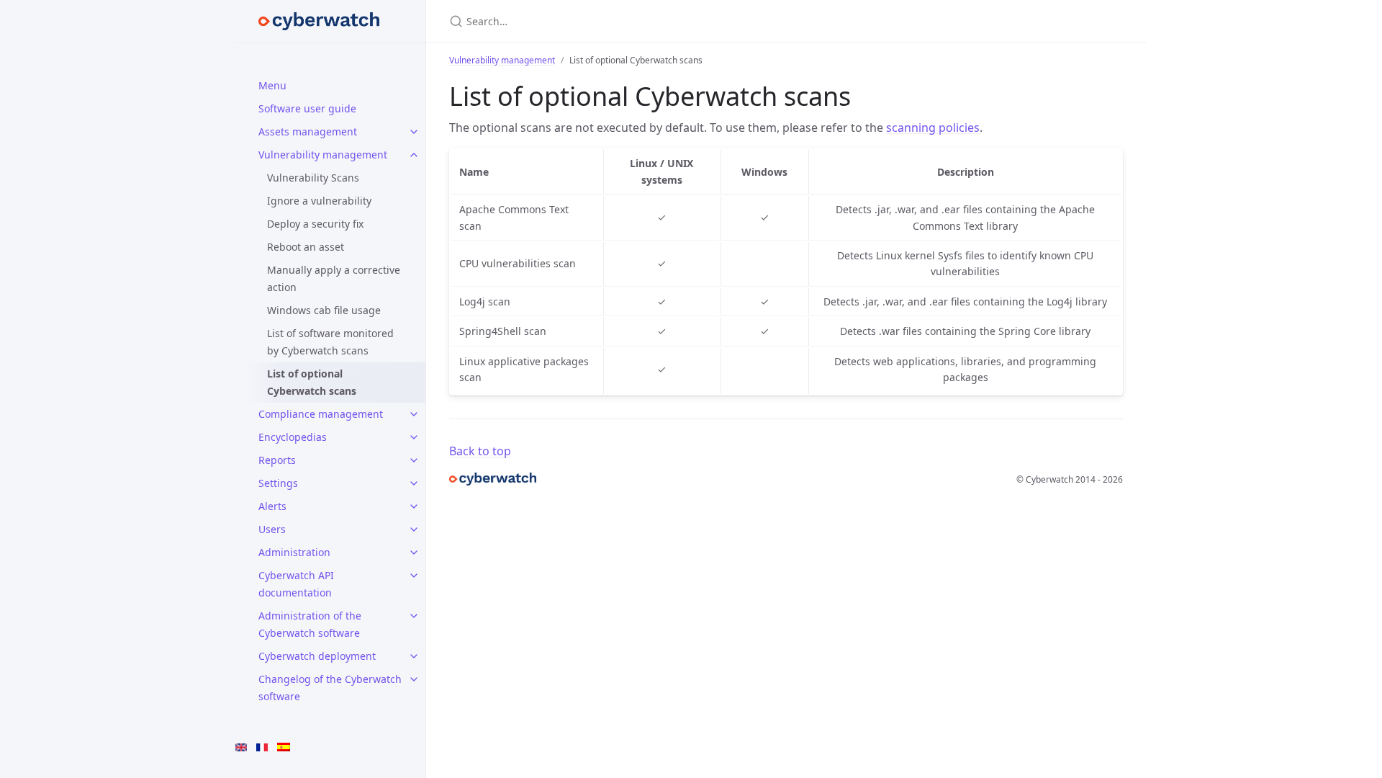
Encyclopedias (292, 437)
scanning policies (933, 127)
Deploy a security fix (315, 224)
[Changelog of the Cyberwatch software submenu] (413, 679)
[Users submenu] (413, 529)
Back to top (480, 451)
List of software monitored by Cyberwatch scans (330, 341)
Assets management (307, 131)
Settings (278, 483)
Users (272, 529)
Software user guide (307, 108)
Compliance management (320, 414)
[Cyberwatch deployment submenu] (413, 656)
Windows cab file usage (324, 310)
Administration (294, 552)
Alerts (272, 506)
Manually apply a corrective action (333, 278)
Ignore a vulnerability (319, 200)
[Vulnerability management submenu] (413, 154)
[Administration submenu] (413, 552)
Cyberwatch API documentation (296, 583)
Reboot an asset (305, 247)
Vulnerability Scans (313, 177)
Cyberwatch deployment (317, 656)
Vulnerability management (322, 154)
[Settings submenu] (413, 483)
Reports (277, 460)
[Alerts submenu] (413, 506)
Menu (272, 85)
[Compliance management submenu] (413, 414)
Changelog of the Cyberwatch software (330, 687)
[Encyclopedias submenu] (413, 437)
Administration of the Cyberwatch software (309, 624)
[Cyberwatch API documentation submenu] (413, 575)
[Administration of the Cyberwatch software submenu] (413, 615)
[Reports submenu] (413, 460)
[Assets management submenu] (413, 131)
